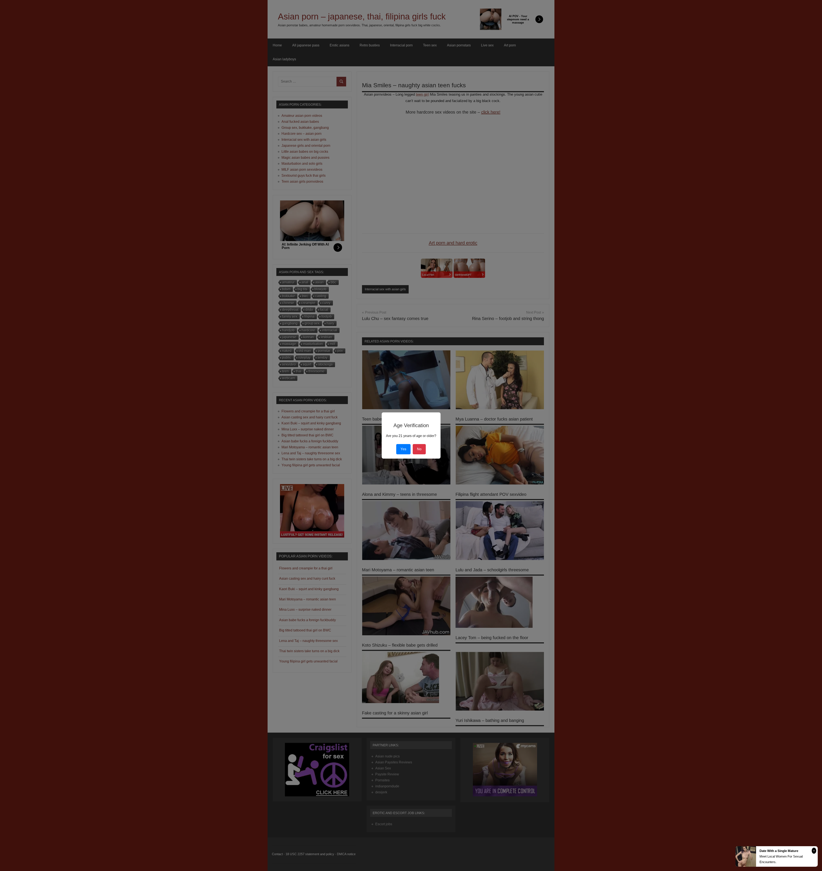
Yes (403, 449)
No (419, 449)
